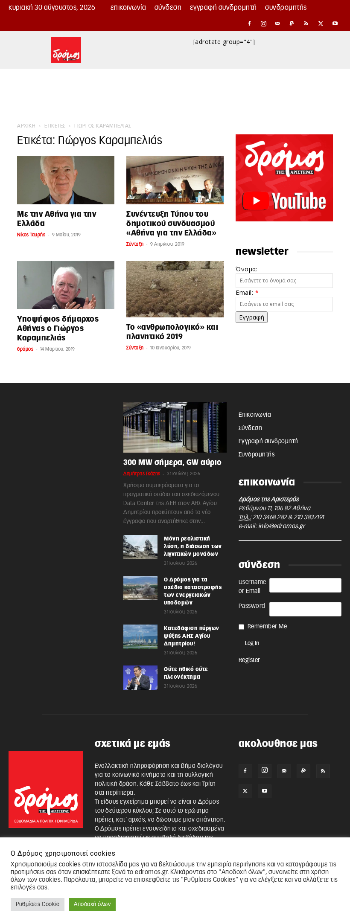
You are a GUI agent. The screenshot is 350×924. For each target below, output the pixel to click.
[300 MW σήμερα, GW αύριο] (174, 427)
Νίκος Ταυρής (31, 234)
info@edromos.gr (281, 526)
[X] (321, 23)
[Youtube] (335, 23)
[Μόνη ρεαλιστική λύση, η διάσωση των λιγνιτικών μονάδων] (140, 547)
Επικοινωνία (128, 7)
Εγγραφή (251, 317)
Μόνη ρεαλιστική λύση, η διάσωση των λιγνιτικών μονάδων (193, 546)
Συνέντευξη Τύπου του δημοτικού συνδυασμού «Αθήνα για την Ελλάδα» (171, 224)
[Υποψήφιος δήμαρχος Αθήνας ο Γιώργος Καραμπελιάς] (65, 285)
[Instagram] (263, 23)
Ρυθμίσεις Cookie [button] (37, 904)
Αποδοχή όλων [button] (92, 904)
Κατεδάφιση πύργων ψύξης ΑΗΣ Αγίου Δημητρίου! (191, 636)
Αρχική (26, 125)
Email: (247, 292)
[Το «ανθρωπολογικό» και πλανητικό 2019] (175, 289)
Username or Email (252, 586)
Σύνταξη (135, 244)
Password (252, 606)
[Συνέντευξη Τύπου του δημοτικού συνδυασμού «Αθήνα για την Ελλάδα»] (175, 180)
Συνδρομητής (286, 7)
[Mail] (277, 23)
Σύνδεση (168, 7)
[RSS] (306, 23)
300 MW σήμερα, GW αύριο (172, 462)
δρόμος (25, 349)
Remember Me (267, 627)
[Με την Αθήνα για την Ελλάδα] (65, 180)
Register (249, 660)
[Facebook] (249, 23)
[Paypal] (292, 23)
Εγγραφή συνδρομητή (223, 7)
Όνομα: (246, 269)
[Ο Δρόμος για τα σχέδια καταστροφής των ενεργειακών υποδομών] (140, 588)
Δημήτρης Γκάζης (141, 473)
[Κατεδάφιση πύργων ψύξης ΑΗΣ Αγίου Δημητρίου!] (140, 636)
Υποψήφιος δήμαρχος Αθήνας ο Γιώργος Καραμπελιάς (58, 329)
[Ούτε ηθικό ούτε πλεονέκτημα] (140, 677)
